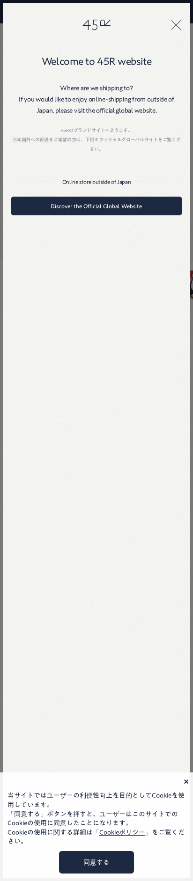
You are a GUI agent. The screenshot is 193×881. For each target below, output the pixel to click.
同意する (96, 862)
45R (96, 25)
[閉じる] (176, 25)
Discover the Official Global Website (96, 206)
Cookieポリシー (122, 832)
